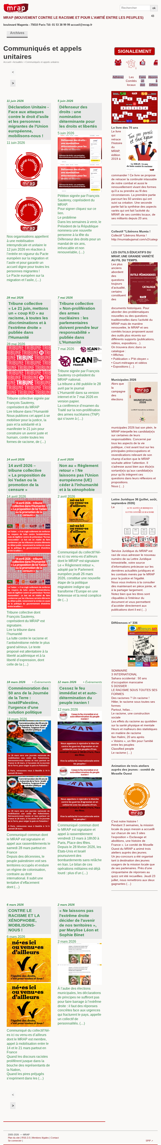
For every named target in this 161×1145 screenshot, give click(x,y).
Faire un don (142, 80)
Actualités (18, 62)
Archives (17, 33)
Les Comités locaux (131, 80)
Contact (55, 1137)
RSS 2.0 (26, 1137)
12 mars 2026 (80, 777)
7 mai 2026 (79, 358)
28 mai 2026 (28, 370)
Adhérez (118, 77)
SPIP (148, 1140)
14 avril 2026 (28, 562)
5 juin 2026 (79, 176)
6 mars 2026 (28, 991)
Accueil (7, 62)
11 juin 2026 (28, 190)
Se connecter (15, 1140)
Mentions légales (40, 1137)
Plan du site (14, 1137)
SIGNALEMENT (134, 51)
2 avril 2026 (79, 530)
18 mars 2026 (29, 784)
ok (154, 8)
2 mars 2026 (79, 964)
